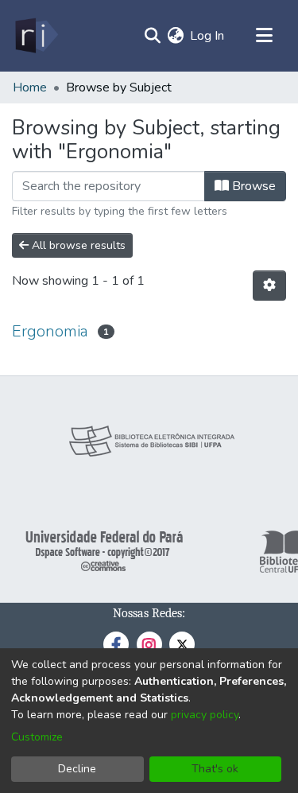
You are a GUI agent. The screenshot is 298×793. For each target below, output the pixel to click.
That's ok (215, 768)
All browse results (77, 245)
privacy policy (204, 714)
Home (30, 87)
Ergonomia (50, 331)
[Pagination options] (269, 285)
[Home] (35, 36)
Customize (37, 736)
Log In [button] (208, 36)
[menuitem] (175, 35)
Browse (252, 186)
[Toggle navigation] (264, 36)
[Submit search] (152, 35)
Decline (77, 768)
